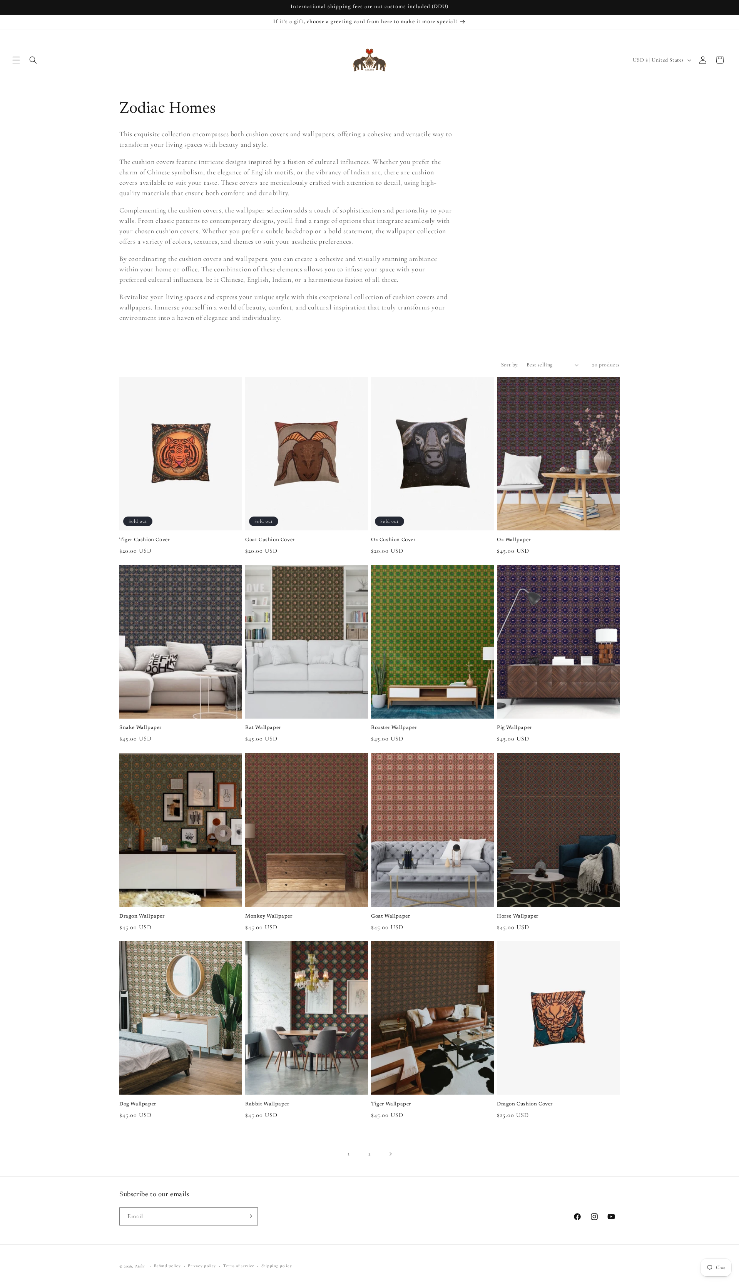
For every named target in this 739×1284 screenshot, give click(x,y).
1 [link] (349, 1154)
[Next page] (390, 1153)
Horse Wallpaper (517, 915)
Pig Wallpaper (514, 728)
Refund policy (167, 1265)
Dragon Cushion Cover (525, 1104)
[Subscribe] (249, 1216)
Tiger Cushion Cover (144, 539)
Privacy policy (202, 1265)
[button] (16, 60)
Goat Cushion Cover (270, 539)
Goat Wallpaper (390, 915)
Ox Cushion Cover (393, 539)
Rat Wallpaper (263, 728)
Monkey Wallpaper (269, 915)
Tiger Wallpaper (391, 1104)
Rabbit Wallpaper (267, 1104)
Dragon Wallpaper (142, 915)
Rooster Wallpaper (394, 728)
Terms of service (238, 1265)
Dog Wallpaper (137, 1104)
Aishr (140, 1266)
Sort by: (510, 364)
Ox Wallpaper (514, 539)
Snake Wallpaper (140, 728)
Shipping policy (276, 1265)
